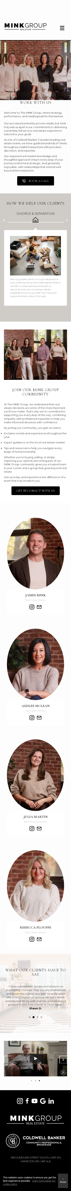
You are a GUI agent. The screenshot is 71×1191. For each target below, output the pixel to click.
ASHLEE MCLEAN (35, 706)
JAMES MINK (35, 595)
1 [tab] (32, 1081)
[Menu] (62, 28)
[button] (4, 222)
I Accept (63, 1180)
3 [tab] (39, 1081)
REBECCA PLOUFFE (35, 927)
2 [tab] (35, 1081)
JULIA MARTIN (35, 817)
